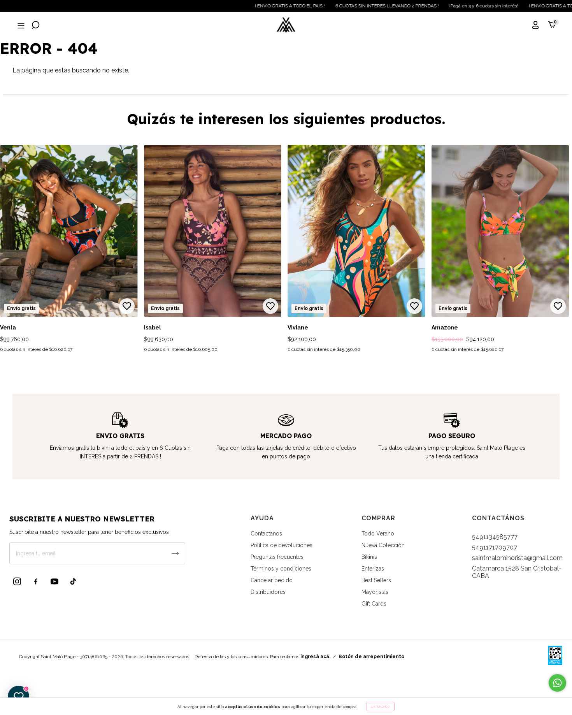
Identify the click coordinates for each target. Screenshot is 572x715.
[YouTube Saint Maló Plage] (54, 581)
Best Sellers (376, 580)
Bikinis (369, 557)
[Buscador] (36, 26)
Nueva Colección (383, 545)
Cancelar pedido (272, 580)
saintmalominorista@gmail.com (517, 558)
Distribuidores (268, 592)
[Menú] (20, 26)
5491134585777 (495, 537)
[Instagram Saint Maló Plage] (17, 581)
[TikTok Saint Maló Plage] (73, 581)
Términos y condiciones (281, 568)
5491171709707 (494, 547)
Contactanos (266, 533)
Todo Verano (377, 533)
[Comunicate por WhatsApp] (557, 683)
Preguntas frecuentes (277, 557)
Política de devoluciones (281, 545)
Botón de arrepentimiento (371, 656)
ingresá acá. (315, 656)
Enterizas (372, 568)
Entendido (380, 706)
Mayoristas (374, 592)
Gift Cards (373, 604)
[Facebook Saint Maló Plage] (36, 581)
